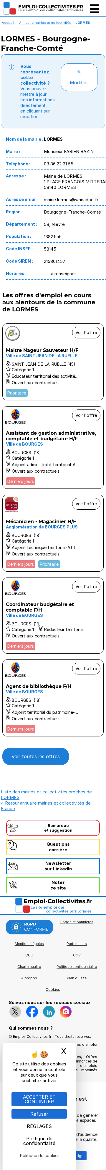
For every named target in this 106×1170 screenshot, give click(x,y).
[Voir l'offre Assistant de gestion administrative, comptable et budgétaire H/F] (53, 448)
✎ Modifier (79, 77)
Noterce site (58, 885)
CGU (29, 955)
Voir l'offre (86, 332)
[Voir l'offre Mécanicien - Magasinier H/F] (53, 533)
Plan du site (77, 978)
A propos (29, 978)
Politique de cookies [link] (39, 1155)
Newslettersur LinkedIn (58, 866)
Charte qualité (29, 966)
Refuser (39, 1114)
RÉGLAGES (39, 1126)
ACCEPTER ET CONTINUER (39, 1099)
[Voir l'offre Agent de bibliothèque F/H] (53, 698)
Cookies (53, 989)
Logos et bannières (76, 922)
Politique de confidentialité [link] (39, 1141)
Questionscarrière (58, 846)
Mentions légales (29, 943)
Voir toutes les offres (35, 756)
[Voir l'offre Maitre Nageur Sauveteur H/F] (53, 362)
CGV (77, 955)
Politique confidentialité (77, 966)
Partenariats (77, 943)
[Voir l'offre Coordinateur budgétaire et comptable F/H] (53, 615)
